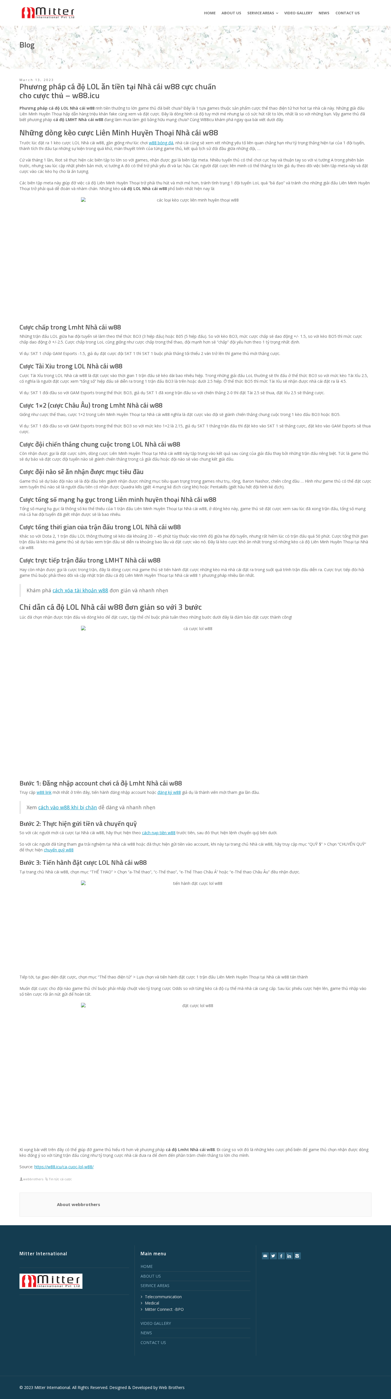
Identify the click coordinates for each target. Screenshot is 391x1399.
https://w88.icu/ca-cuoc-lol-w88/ (64, 1166)
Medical (152, 1303)
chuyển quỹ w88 (59, 850)
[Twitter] (273, 1255)
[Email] (265, 1255)
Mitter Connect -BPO (164, 1309)
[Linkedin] (289, 1255)
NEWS (146, 1332)
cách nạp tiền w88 (158, 832)
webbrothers (33, 1179)
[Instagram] (297, 1255)
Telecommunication (163, 1296)
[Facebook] (281, 1255)
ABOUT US (151, 1276)
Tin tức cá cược (60, 1179)
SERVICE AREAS (155, 1285)
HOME (147, 1266)
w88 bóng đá (161, 142)
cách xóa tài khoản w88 (80, 590)
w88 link (44, 792)
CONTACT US (153, 1342)
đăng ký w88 (169, 792)
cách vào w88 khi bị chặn (67, 807)
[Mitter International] (48, 12)
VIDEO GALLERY (156, 1323)
